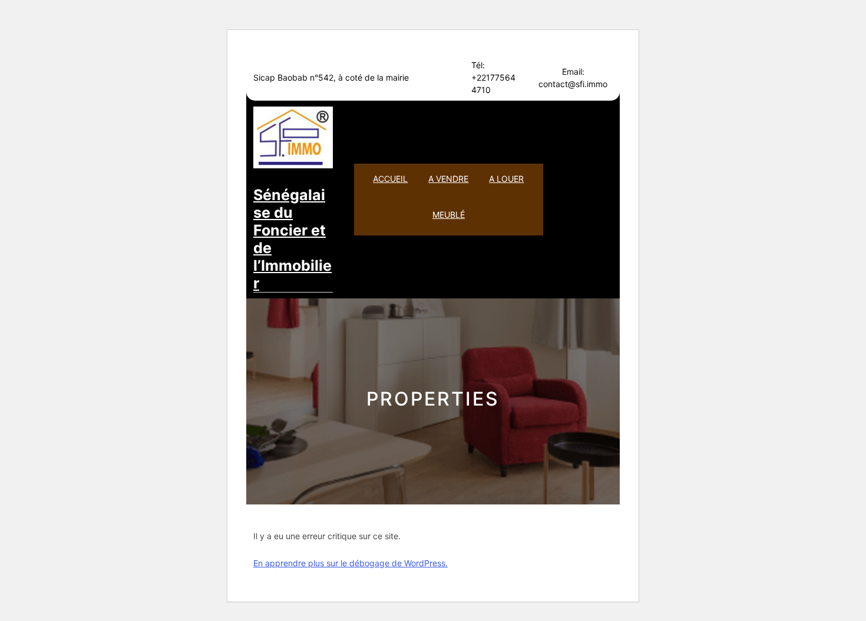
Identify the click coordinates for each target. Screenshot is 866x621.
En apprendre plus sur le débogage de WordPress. (350, 563)
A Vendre (448, 179)
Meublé (448, 215)
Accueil (390, 179)
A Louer (506, 179)
